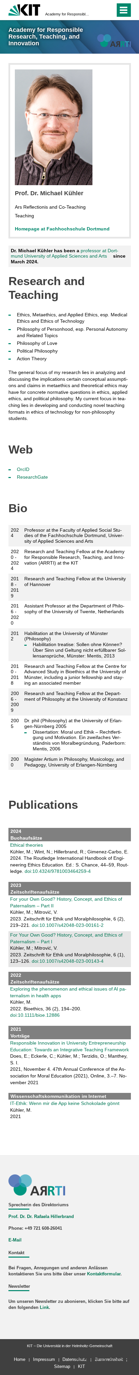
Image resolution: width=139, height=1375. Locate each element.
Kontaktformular (103, 1274)
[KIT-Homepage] (24, 9)
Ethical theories (26, 845)
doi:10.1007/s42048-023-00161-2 (68, 925)
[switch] (98, 10)
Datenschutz (74, 1359)
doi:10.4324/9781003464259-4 (58, 871)
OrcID (23, 469)
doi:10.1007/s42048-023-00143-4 (68, 961)
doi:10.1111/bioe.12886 (35, 1015)
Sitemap (62, 1366)
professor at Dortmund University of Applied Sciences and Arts (64, 253)
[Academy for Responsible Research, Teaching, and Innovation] (114, 40)
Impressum (44, 1359)
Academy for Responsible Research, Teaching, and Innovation (67, 14)
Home (19, 1359)
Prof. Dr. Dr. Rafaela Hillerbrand (41, 1216)
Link (44, 1307)
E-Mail (15, 1240)
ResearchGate (32, 477)
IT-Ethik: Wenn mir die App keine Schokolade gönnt (64, 1103)
